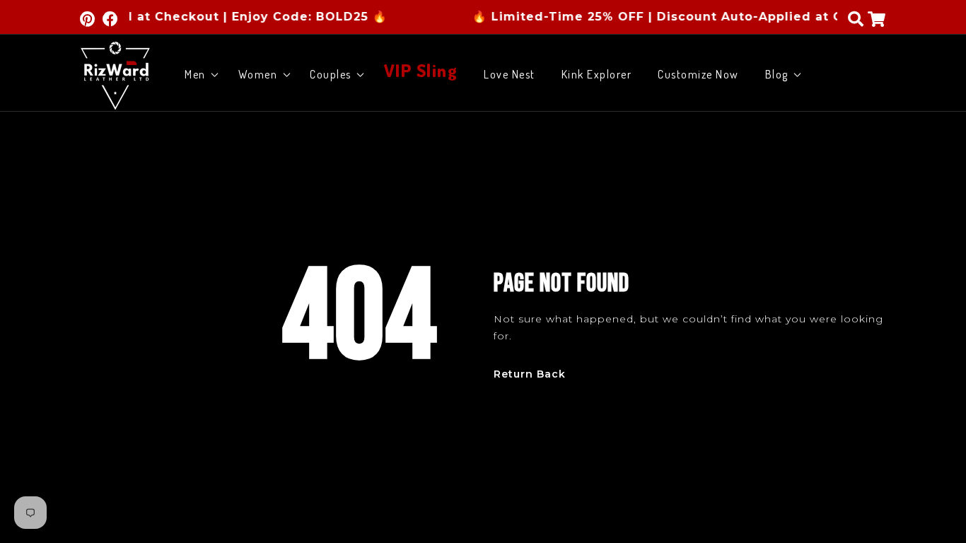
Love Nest (509, 74)
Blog (776, 74)
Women (258, 74)
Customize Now (698, 74)
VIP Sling (421, 68)
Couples (330, 74)
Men (195, 74)
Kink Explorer (596, 74)
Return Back (530, 374)
